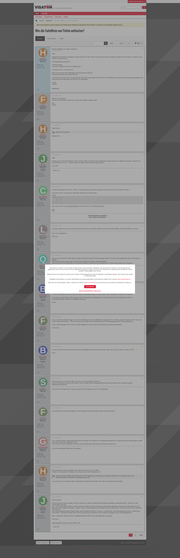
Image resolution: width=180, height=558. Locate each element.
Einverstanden (90, 286)
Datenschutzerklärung (123, 279)
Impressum (97, 291)
